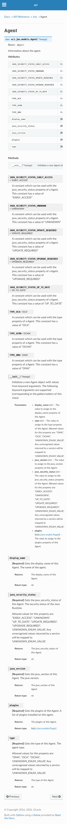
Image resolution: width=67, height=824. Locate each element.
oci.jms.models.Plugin (45, 728)
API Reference (21, 17)
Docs (7, 17)
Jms (35, 17)
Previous (14, 796)
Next (55, 796)
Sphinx (20, 815)
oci (35, 5)
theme (36, 815)
